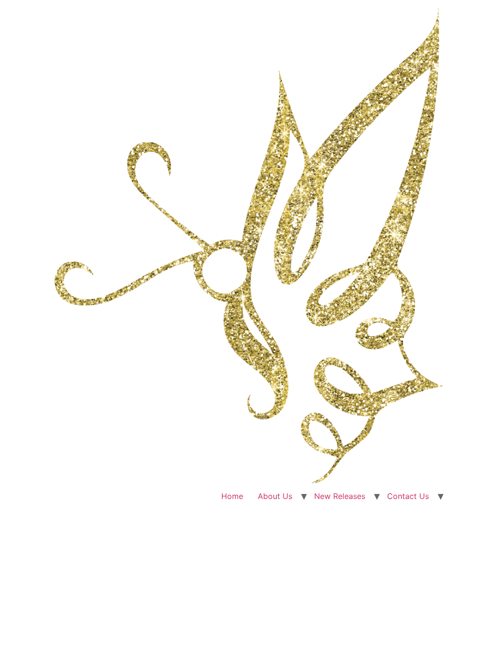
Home (232, 496)
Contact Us (408, 496)
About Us (275, 496)
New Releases (339, 496)
